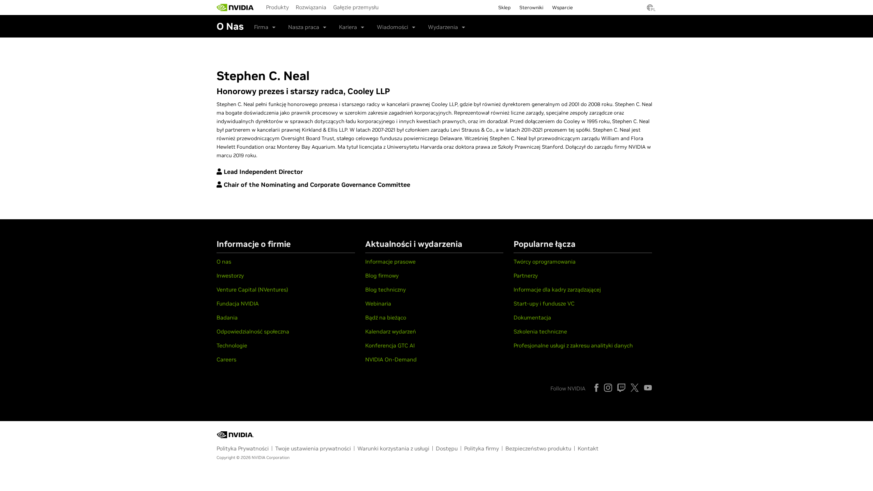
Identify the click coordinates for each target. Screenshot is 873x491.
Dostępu (447, 448)
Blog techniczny (385, 289)
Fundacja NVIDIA (238, 303)
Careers (226, 359)
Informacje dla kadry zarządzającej (557, 289)
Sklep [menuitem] (504, 7)
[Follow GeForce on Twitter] (635, 388)
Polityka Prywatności (243, 448)
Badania (227, 317)
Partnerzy (526, 275)
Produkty (277, 7)
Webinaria (378, 303)
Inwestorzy (230, 275)
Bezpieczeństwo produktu (538, 448)
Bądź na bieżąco (385, 317)
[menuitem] (277, 7)
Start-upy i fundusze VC (544, 303)
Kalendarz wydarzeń (390, 331)
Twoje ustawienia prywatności (313, 448)
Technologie (232, 345)
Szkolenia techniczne (540, 331)
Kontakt (588, 448)
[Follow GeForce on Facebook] (596, 388)
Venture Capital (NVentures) (252, 289)
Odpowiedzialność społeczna (253, 331)
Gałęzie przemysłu (356, 7)
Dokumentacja (532, 317)
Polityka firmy (481, 448)
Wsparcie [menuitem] (562, 7)
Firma (261, 27)
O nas (224, 261)
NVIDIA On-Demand (391, 359)
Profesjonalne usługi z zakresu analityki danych (573, 345)
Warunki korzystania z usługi (393, 448)
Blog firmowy (382, 275)
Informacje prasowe (390, 261)
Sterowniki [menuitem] (531, 7)
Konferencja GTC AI (390, 345)
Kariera (348, 27)
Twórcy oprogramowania (545, 261)
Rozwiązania (311, 7)
